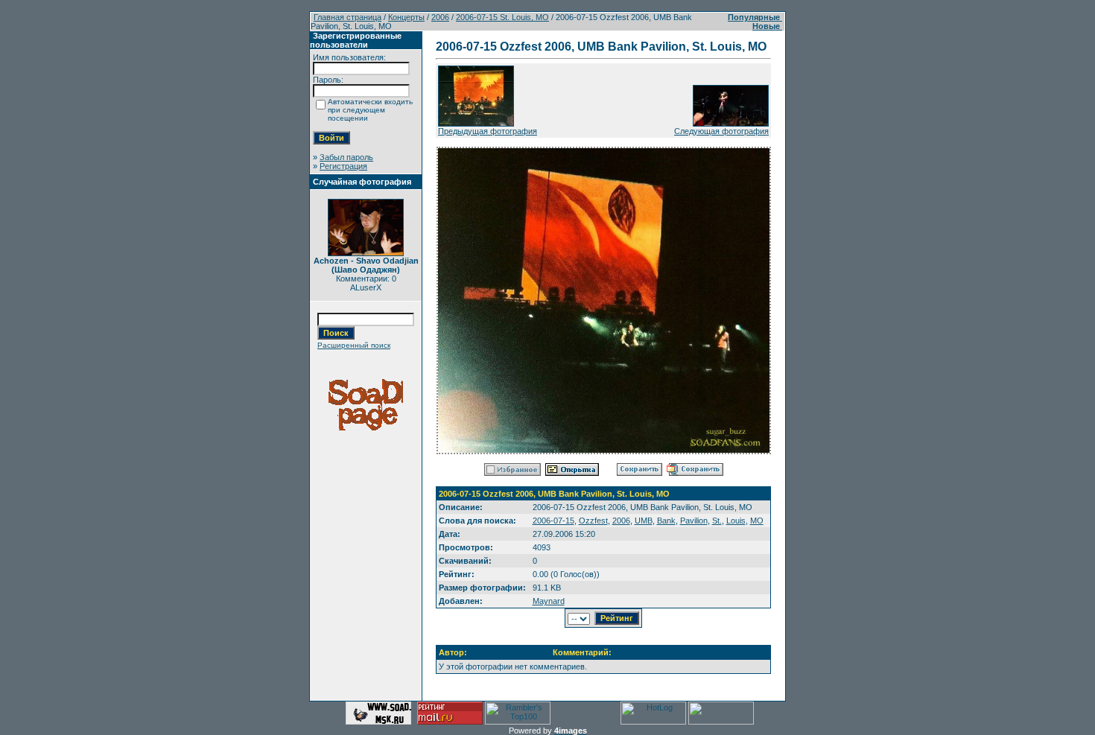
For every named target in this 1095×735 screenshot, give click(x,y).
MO (757, 520)
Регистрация (343, 166)
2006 (440, 17)
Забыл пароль (346, 157)
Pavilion (694, 520)
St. (717, 520)
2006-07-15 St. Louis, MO (502, 17)
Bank (666, 520)
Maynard (549, 600)
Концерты (406, 17)
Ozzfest (593, 520)
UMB (644, 520)
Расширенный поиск (353, 345)
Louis (736, 520)
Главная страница (347, 17)
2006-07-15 (553, 520)
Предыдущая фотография (487, 131)
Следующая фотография (721, 131)
